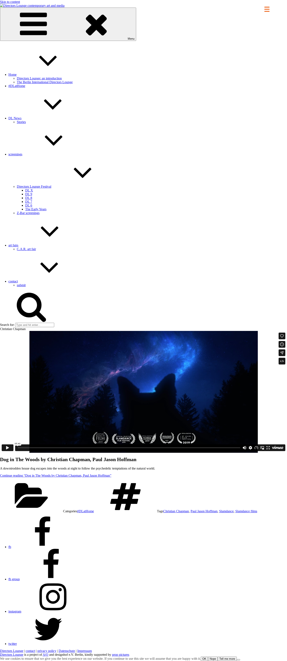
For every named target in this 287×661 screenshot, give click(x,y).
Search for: (7, 325)
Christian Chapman (176, 511)
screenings (15, 154)
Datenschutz (67, 651)
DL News (14, 118)
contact (13, 281)
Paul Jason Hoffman (204, 511)
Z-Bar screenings (28, 213)
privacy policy (46, 651)
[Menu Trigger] (267, 9)
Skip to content (10, 2)
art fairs (13, 245)
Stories (21, 122)
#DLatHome (16, 86)
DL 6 (28, 205)
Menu (131, 38)
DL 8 (28, 198)
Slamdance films (246, 511)
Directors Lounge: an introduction (39, 78)
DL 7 (28, 201)
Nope (213, 658)
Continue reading (55, 475)
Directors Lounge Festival (34, 186)
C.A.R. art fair (26, 249)
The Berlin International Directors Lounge (45, 82)
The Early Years (35, 209)
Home (12, 74)
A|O (45, 654)
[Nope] (238, 659)
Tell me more (227, 658)
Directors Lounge (11, 651)
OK (204, 658)
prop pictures (120, 654)
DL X (29, 190)
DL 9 (28, 194)
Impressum (84, 651)
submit (21, 285)
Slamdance (226, 511)
